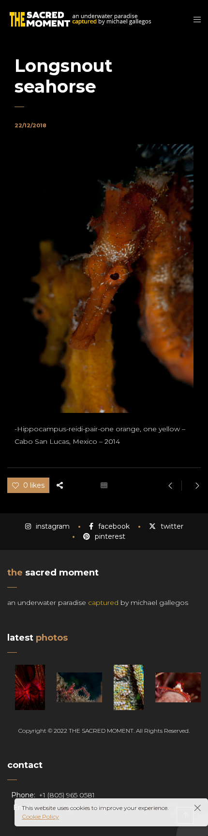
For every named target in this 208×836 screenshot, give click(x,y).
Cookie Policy (40, 816)
